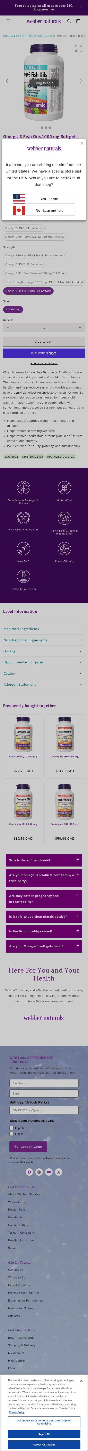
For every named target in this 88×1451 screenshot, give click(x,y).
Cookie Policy (17, 1412)
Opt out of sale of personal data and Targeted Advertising (44, 1422)
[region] (44, 1412)
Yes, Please (49, 199)
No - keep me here (49, 211)
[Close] (81, 1380)
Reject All (44, 1434)
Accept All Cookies (44, 1445)
